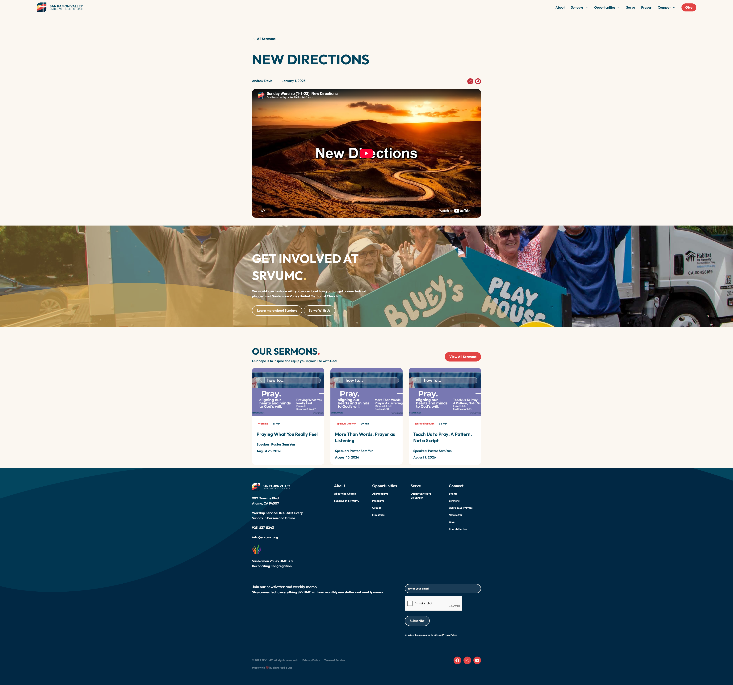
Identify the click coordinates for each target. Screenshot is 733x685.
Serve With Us (319, 310)
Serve (630, 7)
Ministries (378, 515)
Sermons (454, 500)
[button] (579, 7)
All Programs (380, 493)
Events (453, 493)
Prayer (646, 7)
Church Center (458, 529)
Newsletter (455, 515)
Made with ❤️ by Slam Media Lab (272, 667)
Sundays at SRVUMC (346, 500)
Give (689, 7)
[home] (60, 7)
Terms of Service (334, 660)
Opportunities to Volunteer (421, 495)
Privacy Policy (311, 660)
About (560, 7)
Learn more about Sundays (277, 310)
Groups (376, 508)
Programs (378, 500)
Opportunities (604, 7)
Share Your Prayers (460, 508)
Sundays (577, 7)
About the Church (345, 493)
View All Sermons (462, 356)
